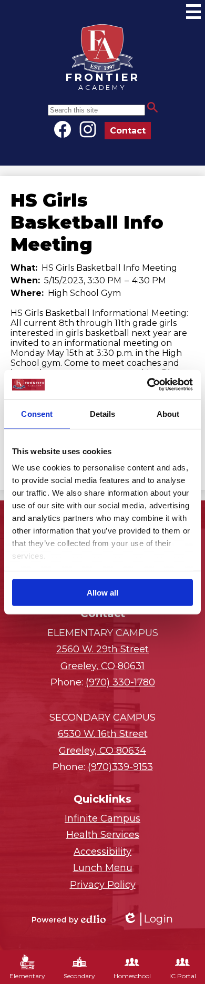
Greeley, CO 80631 (102, 657)
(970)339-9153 (120, 767)
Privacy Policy (103, 884)
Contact (128, 131)
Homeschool (132, 976)
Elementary (27, 976)
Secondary (79, 976)
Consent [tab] (37, 413)
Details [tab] (103, 413)
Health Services (102, 834)
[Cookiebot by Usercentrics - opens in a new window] (147, 385)
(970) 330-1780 (120, 682)
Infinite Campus (102, 818)
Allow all (102, 592)
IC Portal (182, 976)
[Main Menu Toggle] (193, 11)
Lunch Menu (102, 868)
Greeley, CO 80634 (103, 742)
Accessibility (102, 851)
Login (147, 919)
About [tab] (168, 413)
